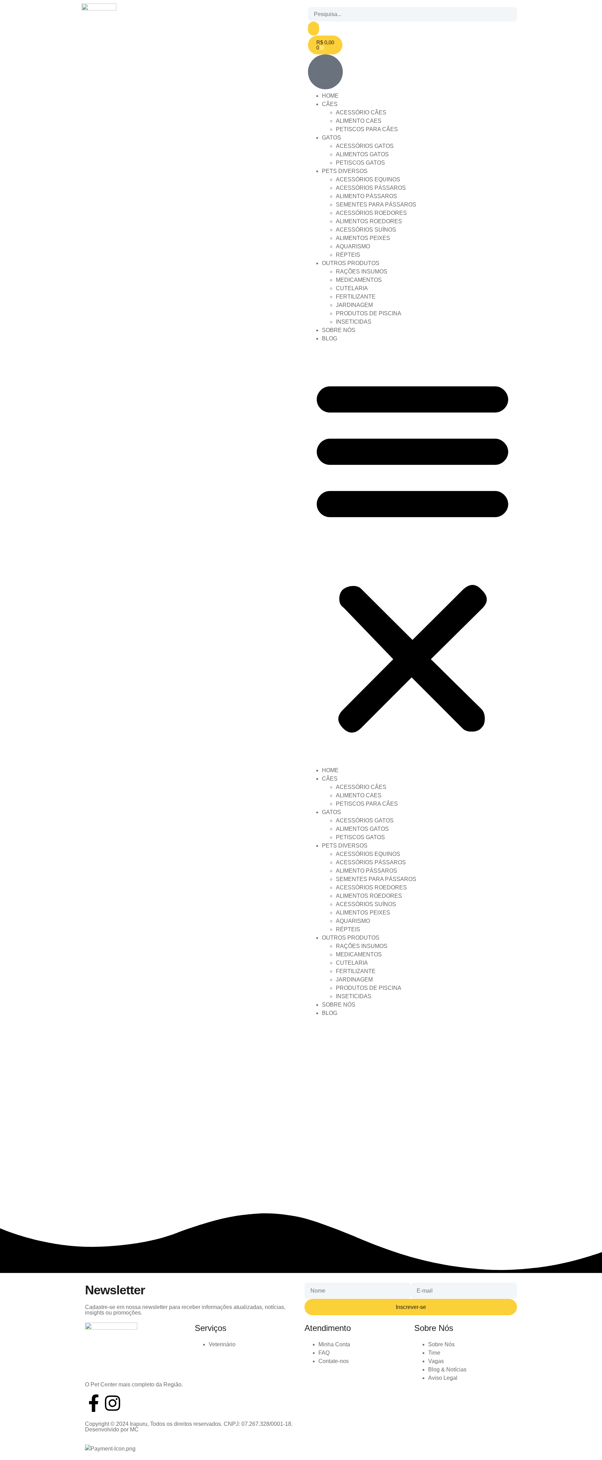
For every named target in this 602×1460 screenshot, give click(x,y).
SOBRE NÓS (338, 330)
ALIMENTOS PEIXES (363, 238)
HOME (330, 96)
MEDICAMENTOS (359, 280)
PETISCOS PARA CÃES (367, 129)
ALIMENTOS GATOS (362, 154)
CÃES (330, 104)
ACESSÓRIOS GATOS (365, 146)
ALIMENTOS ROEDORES (369, 221)
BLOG (329, 338)
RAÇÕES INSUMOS (361, 271)
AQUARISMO (353, 246)
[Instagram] (112, 1403)
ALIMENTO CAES (358, 121)
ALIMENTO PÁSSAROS (366, 196)
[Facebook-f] (93, 1403)
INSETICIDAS (353, 322)
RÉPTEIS (348, 255)
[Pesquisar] (313, 29)
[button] (412, 554)
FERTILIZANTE (356, 297)
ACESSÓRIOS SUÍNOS (366, 230)
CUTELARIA (352, 288)
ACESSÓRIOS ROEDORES (371, 213)
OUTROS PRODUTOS (350, 263)
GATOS (331, 138)
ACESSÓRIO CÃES (361, 112)
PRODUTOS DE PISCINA (368, 313)
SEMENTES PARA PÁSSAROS (376, 205)
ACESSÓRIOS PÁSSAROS (371, 188)
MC (134, 1429)
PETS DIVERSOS (345, 171)
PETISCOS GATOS (360, 163)
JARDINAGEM (354, 305)
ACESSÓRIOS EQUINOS (368, 179)
